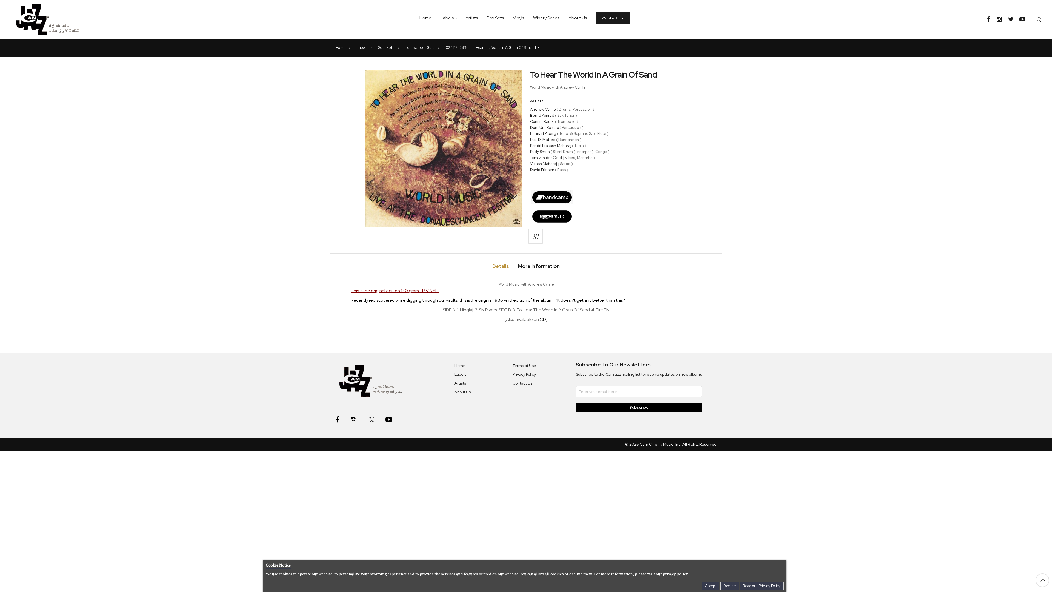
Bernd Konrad (542, 115)
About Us (577, 18)
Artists (471, 18)
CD (543, 319)
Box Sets (495, 18)
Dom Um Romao (544, 127)
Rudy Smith (540, 151)
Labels (447, 18)
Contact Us (613, 18)
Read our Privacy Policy (762, 586)
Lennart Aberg (543, 133)
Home (425, 18)
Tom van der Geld (420, 47)
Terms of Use (524, 365)
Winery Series (546, 18)
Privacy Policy (524, 374)
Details (500, 266)
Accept (710, 586)
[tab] (500, 267)
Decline (729, 586)
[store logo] (51, 19)
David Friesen (542, 169)
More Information (539, 266)
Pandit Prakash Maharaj (550, 145)
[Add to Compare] (535, 236)
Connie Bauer (542, 121)
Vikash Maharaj (543, 163)
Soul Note (386, 47)
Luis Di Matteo (542, 139)
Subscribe (638, 407)
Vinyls (518, 18)
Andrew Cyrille (543, 109)
